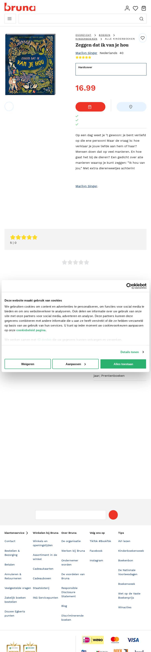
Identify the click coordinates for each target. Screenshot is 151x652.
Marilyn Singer (86, 53)
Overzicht (83, 35)
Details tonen (130, 352)
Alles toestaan (123, 364)
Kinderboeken (87, 38)
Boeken (104, 35)
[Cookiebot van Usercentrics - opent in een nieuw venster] (129, 286)
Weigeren (27, 364)
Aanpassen (73, 364)
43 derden (44, 339)
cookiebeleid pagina (31, 330)
